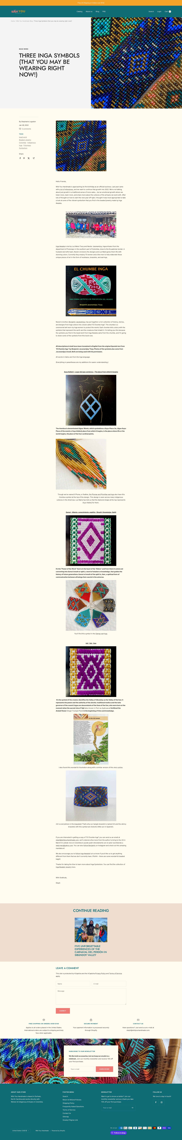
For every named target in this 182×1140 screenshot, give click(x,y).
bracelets (77, 824)
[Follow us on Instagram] (162, 1102)
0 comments (26, 129)
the (90, 494)
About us (89, 11)
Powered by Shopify (58, 1130)
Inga (20, 145)
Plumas (94, 494)
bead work (23, 49)
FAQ (103, 11)
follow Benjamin (90, 846)
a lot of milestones (66, 189)
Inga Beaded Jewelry (63, 867)
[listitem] (20, 158)
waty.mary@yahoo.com (64, 846)
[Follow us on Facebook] (156, 1102)
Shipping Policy (68, 1103)
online (120, 767)
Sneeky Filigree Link (70, 1120)
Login (159, 11)
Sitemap (66, 1117)
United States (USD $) (19, 1130)
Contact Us (67, 1113)
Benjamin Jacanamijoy (77, 322)
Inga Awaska (60, 246)
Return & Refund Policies (72, 1100)
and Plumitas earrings (105, 494)
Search (151, 11)
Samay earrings (101, 634)
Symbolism (23, 148)
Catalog (79, 11)
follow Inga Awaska (83, 854)
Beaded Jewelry (25, 140)
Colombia (22, 143)
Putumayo (27, 145)
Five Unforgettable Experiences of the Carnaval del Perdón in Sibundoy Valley (91, 950)
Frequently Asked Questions (73, 1106)
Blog (97, 11)
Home (13, 21)
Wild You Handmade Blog (24, 21)
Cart (167, 11)
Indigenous (31, 143)
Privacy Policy (100, 973)
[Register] (132, 1107)
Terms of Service (115, 973)
